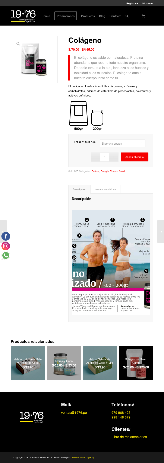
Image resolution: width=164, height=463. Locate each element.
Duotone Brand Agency (82, 457)
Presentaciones (85, 141)
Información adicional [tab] (105, 189)
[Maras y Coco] (160, 231)
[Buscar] (126, 16)
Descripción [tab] (79, 189)
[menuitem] (132, 3)
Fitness (114, 171)
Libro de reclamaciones (129, 436)
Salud (122, 171)
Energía (105, 171)
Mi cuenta (147, 3)
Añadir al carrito (134, 157)
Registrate (132, 3)
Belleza (95, 171)
